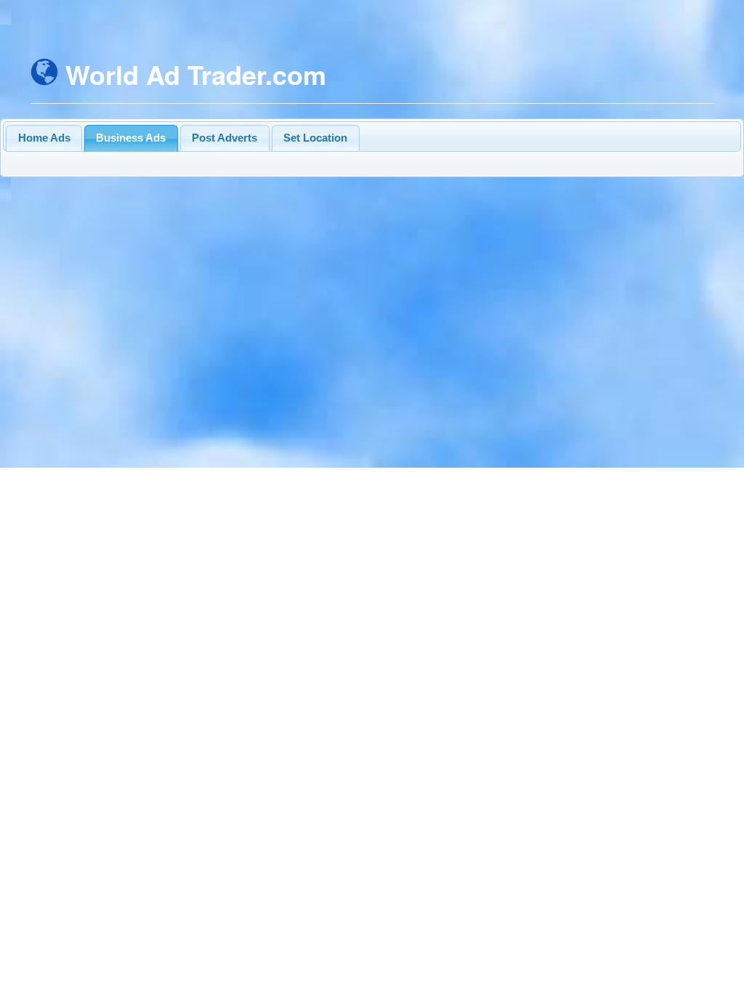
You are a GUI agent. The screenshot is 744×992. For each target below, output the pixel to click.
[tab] (44, 138)
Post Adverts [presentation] (224, 137)
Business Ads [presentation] (131, 137)
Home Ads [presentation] (44, 137)
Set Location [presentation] (315, 137)
